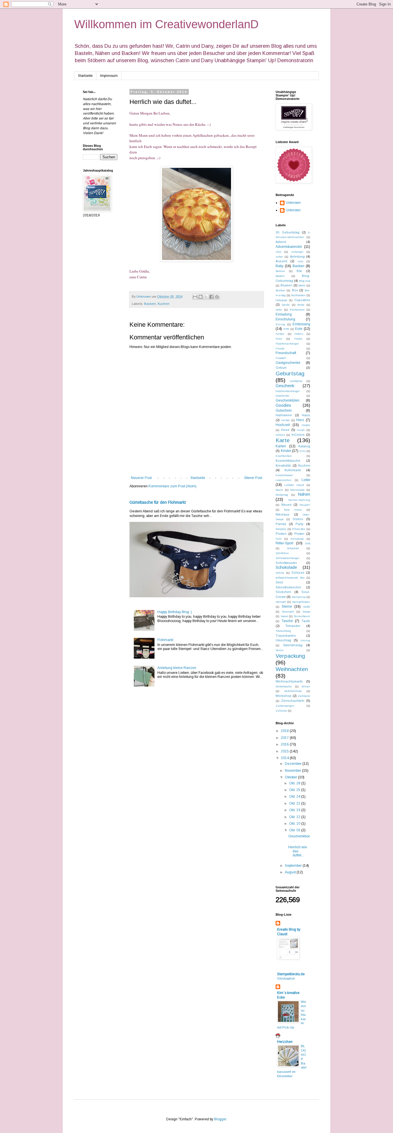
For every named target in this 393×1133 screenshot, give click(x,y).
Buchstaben (298, 295)
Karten (281, 446)
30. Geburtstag (287, 232)
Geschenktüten (287, 400)
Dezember (293, 764)
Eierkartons (297, 309)
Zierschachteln (292, 700)
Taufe (306, 621)
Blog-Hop (304, 280)
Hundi (301, 429)
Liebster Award (294, 484)
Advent (281, 242)
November (293, 771)
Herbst (285, 420)
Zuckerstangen (285, 705)
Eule (298, 329)
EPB (286, 328)
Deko (279, 309)
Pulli (279, 538)
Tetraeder (292, 626)
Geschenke (282, 395)
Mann (279, 489)
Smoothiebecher (288, 587)
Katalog (304, 446)
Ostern (298, 519)
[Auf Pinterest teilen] (217, 297)
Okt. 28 (295, 783)
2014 (285, 758)
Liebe (306, 480)
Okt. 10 (295, 824)
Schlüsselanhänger (287, 558)
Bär (299, 271)
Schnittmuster (286, 562)
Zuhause (281, 710)
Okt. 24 (295, 796)
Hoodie (306, 425)
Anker (279, 256)
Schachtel (293, 548)
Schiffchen (282, 553)
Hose (285, 429)
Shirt (279, 582)
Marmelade (297, 489)
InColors (298, 434)
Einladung (284, 314)
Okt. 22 (295, 803)
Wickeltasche (284, 686)
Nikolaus (282, 514)
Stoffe (306, 606)
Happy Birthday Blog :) (174, 612)
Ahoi (278, 251)
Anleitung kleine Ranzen (176, 668)
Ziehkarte (304, 695)
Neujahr (304, 504)
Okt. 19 (295, 810)
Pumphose (297, 538)
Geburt (281, 367)
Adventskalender (289, 247)
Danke (286, 304)
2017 (285, 738)
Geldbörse (296, 381)
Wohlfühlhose (293, 691)
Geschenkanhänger (288, 391)
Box (295, 290)
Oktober (291, 777)
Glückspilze (286, 978)
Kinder (286, 451)
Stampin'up (298, 596)
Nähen (304, 494)
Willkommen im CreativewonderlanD (166, 24)
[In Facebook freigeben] (211, 297)
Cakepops (281, 300)
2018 (285, 731)
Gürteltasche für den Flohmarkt (157, 502)
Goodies (283, 405)
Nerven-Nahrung (299, 499)
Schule (280, 572)
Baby (279, 266)
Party (299, 524)
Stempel (281, 601)
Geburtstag (290, 373)
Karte (283, 440)
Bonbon (280, 290)
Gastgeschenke (288, 363)
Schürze (297, 572)
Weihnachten (292, 669)
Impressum (109, 76)
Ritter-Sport (284, 543)
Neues (286, 504)
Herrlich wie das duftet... (297, 851)
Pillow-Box (298, 529)
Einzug (280, 324)
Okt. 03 (295, 830)
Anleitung (297, 256)
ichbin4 (280, 434)
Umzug (305, 640)
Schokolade (286, 567)
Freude (280, 348)
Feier (279, 338)
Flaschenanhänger (287, 343)
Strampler (288, 611)
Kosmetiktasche (288, 460)
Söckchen (283, 592)
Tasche (287, 621)
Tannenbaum (302, 616)
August (291, 872)
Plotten (281, 533)
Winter (306, 686)
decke (300, 304)
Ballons (280, 271)
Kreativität (283, 465)
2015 (285, 751)
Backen (150, 303)
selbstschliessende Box (290, 577)
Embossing (301, 324)
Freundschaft (286, 353)
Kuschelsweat (284, 475)
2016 (285, 744)
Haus (306, 415)
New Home (293, 509)
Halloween (284, 415)
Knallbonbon (284, 455)
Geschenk (285, 385)
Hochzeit (283, 425)
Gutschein (284, 410)
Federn (298, 333)
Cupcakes (302, 300)
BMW (301, 285)
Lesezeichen (283, 480)
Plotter (299, 533)
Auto (300, 261)
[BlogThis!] (200, 297)
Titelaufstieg (283, 630)
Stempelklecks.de (291, 974)
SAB (307, 543)
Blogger (220, 1119)
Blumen (286, 285)
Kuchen (163, 303)
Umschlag (283, 640)
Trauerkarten (286, 635)
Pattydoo (281, 529)
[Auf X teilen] (206, 297)
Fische (298, 338)
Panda (281, 524)
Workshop (283, 695)
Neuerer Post (141, 478)
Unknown (293, 203)
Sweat (284, 616)
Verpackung (290, 656)
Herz (300, 420)
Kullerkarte (293, 470)
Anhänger (297, 251)
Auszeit (281, 261)
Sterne (287, 606)
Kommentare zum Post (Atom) (172, 486)
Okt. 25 (295, 790)
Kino (302, 451)
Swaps (306, 611)
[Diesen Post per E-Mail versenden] (195, 297)
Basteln (280, 275)
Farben (280, 333)
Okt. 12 (295, 817)
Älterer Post (253, 478)
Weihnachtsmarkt (289, 681)
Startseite (85, 76)
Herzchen (285, 1042)
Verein (280, 650)
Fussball (281, 358)
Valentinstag (292, 645)
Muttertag (282, 494)
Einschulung (285, 319)
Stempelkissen (301, 601)
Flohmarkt (165, 640)
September (294, 866)
